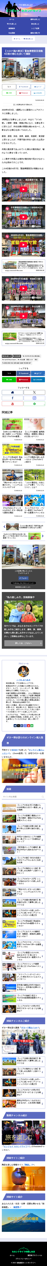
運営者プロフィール (35, 1255)
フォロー (24, 578)
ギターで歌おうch (29, 1028)
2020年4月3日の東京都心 (32, 356)
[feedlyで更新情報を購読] (31, 725)
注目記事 (17, 356)
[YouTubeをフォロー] (12, 403)
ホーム (12, 1255)
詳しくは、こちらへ (23, 643)
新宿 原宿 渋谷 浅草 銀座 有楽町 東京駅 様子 (17, 363)
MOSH (14, 750)
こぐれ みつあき (23, 680)
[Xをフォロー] (34, 392)
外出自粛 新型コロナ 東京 (28, 359)
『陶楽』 (27, 1165)
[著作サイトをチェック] (12, 392)
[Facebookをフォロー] (12, 398)
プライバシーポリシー (23, 1259)
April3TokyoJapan (10, 359)
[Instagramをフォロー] (34, 398)
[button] (43, 797)
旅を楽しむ (7, 356)
